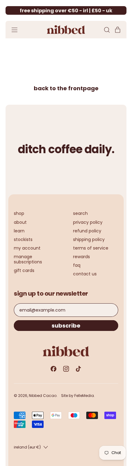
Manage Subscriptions (28, 259)
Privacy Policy (88, 222)
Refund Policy (87, 231)
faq (76, 265)
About (20, 222)
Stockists (23, 239)
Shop (19, 213)
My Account (27, 248)
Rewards (81, 257)
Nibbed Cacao (42, 395)
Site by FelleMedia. (78, 395)
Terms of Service (90, 248)
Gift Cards (24, 270)
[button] (106, 29)
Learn (19, 231)
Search (80, 213)
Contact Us (85, 274)
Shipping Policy (89, 239)
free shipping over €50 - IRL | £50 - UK (66, 10)
